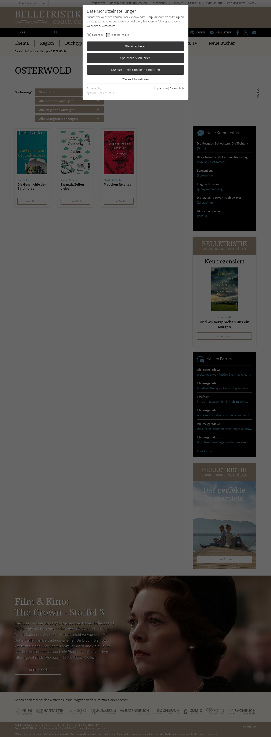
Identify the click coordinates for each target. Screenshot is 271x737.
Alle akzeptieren (135, 46)
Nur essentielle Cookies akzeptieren (135, 70)
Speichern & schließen (135, 58)
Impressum (161, 88)
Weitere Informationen (135, 79)
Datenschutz (177, 88)
